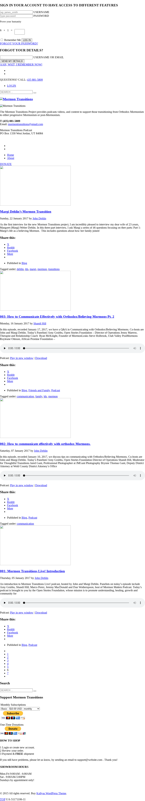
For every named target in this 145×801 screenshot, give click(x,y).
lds (26, 269)
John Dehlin (39, 218)
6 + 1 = (7, 30)
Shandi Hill (39, 323)
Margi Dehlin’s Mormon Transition (25, 211)
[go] (34, 92)
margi (33, 269)
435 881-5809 (35, 79)
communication (25, 396)
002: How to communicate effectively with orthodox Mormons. (45, 444)
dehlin (20, 269)
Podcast (55, 390)
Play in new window (21, 358)
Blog (24, 263)
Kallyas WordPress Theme (51, 793)
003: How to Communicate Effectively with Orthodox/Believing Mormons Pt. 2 (57, 316)
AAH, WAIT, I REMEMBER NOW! (21, 64)
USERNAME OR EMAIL (48, 57)
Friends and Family (39, 390)
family (38, 396)
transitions (54, 269)
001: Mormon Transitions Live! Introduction (32, 571)
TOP (2, 799)
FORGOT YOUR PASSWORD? (19, 43)
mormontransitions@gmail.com (25, 124)
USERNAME (41, 12)
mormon (42, 269)
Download (41, 358)
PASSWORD (41, 15)
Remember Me (13, 39)
